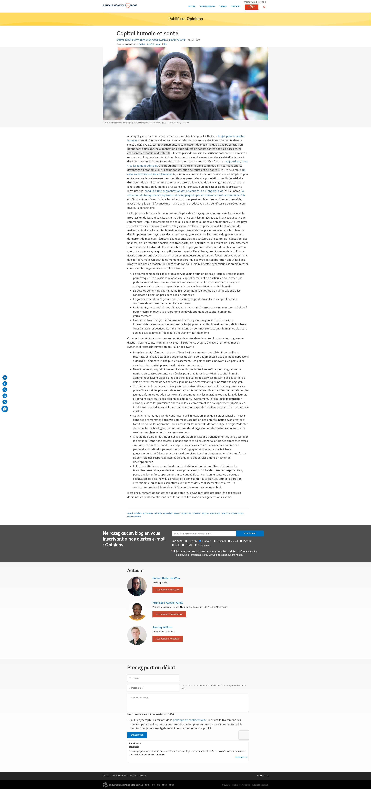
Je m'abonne (250, 533)
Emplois (133, 775)
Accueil (192, 6)
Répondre (240, 757)
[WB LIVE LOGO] (251, 7)
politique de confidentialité (190, 720)
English (142, 44)
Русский (247, 541)
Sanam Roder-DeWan (128, 40)
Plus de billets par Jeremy (167, 639)
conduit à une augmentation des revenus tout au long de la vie (184, 191)
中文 (165, 44)
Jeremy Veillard (177, 40)
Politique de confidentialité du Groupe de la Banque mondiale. (209, 554)
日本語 (188, 545)
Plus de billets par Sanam (168, 590)
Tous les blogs (207, 6)
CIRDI (171, 785)
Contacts (235, 6)
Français (132, 44)
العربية (158, 44)
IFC (158, 785)
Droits (105, 775)
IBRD (147, 785)
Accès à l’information (119, 775)
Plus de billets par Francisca (169, 614)
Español (150, 44)
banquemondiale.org (255, 2)
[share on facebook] (4, 383)
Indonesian (204, 545)
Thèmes (223, 6)
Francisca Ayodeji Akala (153, 40)
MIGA (164, 785)
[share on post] (4, 389)
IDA (153, 785)
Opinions (195, 19)
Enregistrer (137, 735)
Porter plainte (262, 775)
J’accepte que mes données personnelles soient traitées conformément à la (217, 553)
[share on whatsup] (4, 402)
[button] (264, 7)
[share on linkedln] (4, 395)
